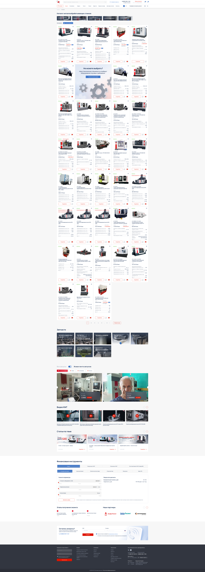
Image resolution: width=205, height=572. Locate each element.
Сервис (78, 6)
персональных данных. (113, 533)
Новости (95, 549)
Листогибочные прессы (81, 555)
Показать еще (117, 322)
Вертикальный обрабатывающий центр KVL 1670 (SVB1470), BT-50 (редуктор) (64, 80)
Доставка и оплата (110, 6)
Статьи (95, 551)
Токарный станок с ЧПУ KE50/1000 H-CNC (102, 153)
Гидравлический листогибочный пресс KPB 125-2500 (101, 299)
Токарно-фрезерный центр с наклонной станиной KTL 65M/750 (120, 188)
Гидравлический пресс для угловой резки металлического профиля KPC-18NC (102, 261)
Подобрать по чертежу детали (136, 6)
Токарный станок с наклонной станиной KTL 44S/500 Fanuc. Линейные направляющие (64, 299)
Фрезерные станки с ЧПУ (81, 551)
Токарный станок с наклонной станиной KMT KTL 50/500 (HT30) (138, 40)
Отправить (88, 534)
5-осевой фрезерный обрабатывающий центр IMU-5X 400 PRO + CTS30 (65, 188)
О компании (72, 6)
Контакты (117, 6)
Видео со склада (102, 6)
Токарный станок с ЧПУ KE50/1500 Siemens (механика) (83, 41)
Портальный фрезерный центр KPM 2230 (65, 223)
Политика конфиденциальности (109, 570)
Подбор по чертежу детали (116, 558)
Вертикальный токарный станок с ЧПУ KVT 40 (83, 298)
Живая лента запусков (82, 367)
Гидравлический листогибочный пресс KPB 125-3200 (120, 41)
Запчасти (78, 559)
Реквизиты (96, 556)
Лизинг (89, 6)
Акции (66, 6)
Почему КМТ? (96, 555)
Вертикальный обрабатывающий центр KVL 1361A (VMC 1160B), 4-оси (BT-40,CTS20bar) (139, 80)
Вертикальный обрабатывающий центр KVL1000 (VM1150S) (120, 261)
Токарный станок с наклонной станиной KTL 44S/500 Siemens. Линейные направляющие (101, 116)
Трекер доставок (97, 553)
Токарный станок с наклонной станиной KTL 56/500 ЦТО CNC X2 (83, 115)
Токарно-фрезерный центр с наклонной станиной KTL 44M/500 (83, 153)
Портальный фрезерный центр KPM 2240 (139, 188)
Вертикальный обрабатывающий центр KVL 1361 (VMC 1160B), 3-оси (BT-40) (65, 115)
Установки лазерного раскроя (82, 553)
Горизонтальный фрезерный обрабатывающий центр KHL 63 (101, 41)
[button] (57, 387)
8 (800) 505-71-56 (126, 1)
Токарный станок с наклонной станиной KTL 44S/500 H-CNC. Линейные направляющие (120, 116)
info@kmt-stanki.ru (115, 2)
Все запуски (61, 367)
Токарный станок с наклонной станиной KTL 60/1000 (64, 41)
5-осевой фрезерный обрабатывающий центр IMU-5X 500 (84, 188)
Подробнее (63, 61)
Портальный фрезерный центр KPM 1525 (84, 223)
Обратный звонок (138, 1)
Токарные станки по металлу (82, 549)
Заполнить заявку (66, 499)
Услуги (84, 6)
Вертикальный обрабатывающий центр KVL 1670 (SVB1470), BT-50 (120, 80)
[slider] (58, 482)
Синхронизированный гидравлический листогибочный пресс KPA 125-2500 (64, 260)
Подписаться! (64, 559)
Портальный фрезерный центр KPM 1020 (102, 223)
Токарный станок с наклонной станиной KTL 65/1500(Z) (138, 261)
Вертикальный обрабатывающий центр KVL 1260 (120, 153)
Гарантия (95, 6)
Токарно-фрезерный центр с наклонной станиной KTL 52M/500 (120, 223)
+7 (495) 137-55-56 (126, 2)
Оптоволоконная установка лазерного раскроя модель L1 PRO (83, 261)
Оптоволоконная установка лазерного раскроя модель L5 (138, 223)
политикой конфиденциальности (63, 557)
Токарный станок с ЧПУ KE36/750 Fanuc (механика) (138, 115)
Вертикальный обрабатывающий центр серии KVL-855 (64, 153)
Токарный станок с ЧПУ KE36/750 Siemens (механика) (138, 153)
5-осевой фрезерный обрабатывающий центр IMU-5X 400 (102, 188)
